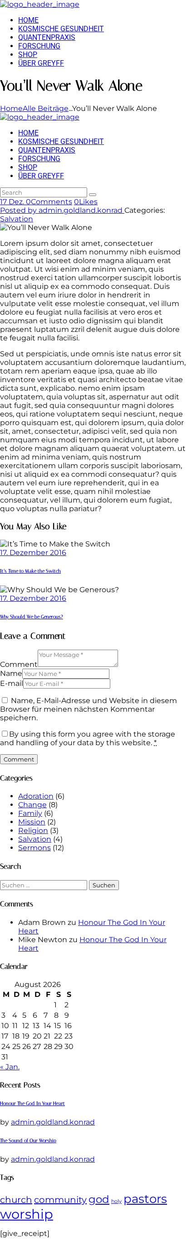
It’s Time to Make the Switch (30, 571)
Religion (33, 830)
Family (30, 813)
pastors (145, 1199)
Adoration (36, 796)
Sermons (34, 847)
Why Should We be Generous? (31, 617)
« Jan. (10, 1067)
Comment (19, 664)
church (16, 1199)
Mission (31, 822)
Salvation (16, 219)
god (99, 1199)
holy (116, 1201)
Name (11, 673)
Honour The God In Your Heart (32, 1103)
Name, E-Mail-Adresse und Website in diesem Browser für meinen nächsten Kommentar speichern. (88, 709)
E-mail (11, 683)
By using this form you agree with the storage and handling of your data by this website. (87, 738)
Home (11, 108)
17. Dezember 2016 (33, 552)
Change (32, 804)
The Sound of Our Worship (28, 1141)
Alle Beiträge (46, 108)
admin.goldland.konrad (53, 1122)
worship (26, 1214)
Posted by (61, 210)
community (60, 1199)
